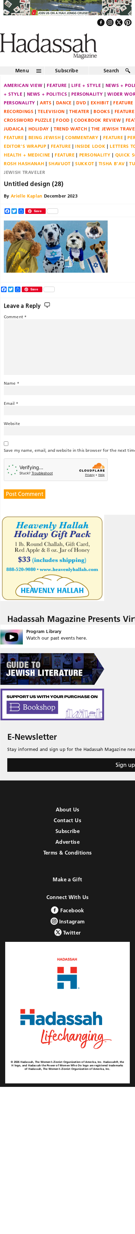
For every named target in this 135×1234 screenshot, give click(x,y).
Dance (64, 117)
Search (111, 85)
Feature (57, 100)
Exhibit (100, 117)
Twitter (71, 947)
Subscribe (66, 85)
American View (23, 100)
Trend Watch (70, 143)
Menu (22, 85)
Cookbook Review (97, 135)
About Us (68, 824)
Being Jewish (44, 152)
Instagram (71, 936)
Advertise (67, 856)
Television (51, 126)
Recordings (19, 126)
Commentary (82, 152)
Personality (87, 109)
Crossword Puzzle (28, 135)
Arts (46, 117)
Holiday (39, 143)
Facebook (71, 925)
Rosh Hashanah (24, 178)
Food (63, 135)
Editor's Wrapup (25, 161)
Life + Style (86, 100)
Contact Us (67, 835)
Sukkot (84, 178)
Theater (79, 126)
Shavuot (59, 178)
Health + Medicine (27, 170)
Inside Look (90, 161)
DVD (81, 117)
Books (101, 126)
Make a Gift (67, 894)
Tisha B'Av (112, 178)
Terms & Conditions (67, 867)
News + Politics (47, 109)
